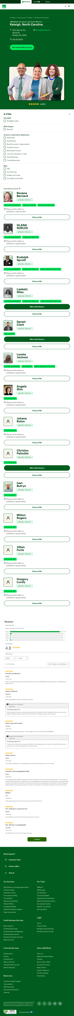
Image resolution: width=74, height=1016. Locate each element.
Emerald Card (8, 959)
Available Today (13, 121)
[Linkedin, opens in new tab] (60, 1003)
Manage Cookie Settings (45, 929)
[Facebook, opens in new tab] (44, 1003)
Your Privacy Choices (24, 1012)
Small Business (12, 157)
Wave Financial (9, 940)
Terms (39, 923)
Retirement (11, 138)
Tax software (8, 898)
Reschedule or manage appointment (16, 887)
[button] (65, 6)
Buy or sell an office (43, 962)
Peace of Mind (8, 904)
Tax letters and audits (15, 178)
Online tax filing (9, 890)
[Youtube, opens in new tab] (55, 1003)
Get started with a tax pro (22, 47)
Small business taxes (11, 929)
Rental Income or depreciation (18, 144)
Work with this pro (37, 307)
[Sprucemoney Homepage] (47, 2)
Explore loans (8, 953)
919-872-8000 (17, 39)
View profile (37, 217)
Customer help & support (12, 981)
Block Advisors (9, 926)
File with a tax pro (10, 893)
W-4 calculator (42, 909)
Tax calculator (41, 893)
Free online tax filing (10, 895)
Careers (39, 959)
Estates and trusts (13, 175)
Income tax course (43, 965)
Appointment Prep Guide (45, 898)
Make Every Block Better (45, 956)
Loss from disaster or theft (17, 154)
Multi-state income (14, 151)
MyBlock (40, 887)
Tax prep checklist (43, 895)
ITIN (8, 169)
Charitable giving (13, 160)
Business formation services (13, 937)
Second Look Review (11, 901)
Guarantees (41, 976)
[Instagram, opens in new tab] (49, 1003)
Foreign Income (13, 147)
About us (40, 953)
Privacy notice (42, 926)
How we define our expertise (11, 188)
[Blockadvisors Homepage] (37, 2)
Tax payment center (43, 904)
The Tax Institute (42, 973)
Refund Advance (9, 967)
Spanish (10, 129)
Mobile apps (41, 890)
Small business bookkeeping (13, 931)
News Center (41, 967)
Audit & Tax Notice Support (13, 909)
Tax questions (8, 984)
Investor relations (43, 970)
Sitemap (6, 992)
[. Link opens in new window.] (10, 1012)
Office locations (9, 987)
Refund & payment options (46, 901)
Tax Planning (11, 172)
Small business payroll (11, 934)
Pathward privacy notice (45, 931)
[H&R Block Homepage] (26, 2)
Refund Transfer (9, 962)
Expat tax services (10, 912)
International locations (11, 990)
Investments (11, 141)
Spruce (6, 956)
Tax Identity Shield (10, 906)
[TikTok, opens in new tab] (39, 1003)
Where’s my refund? (44, 906)
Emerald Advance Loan (11, 965)
